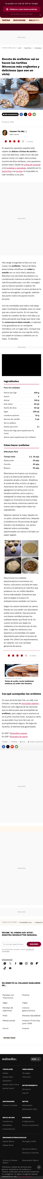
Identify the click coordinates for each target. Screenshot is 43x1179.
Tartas (6, 20)
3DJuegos (26, 1073)
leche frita (6, 171)
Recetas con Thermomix (8, 996)
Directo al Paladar (10, 1105)
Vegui (5, 1003)
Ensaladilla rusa (26, 922)
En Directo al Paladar (13, 678)
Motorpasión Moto (29, 1109)
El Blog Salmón (28, 1121)
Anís (23, 742)
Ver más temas (9, 1038)
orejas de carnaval (32, 164)
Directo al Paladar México (10, 1161)
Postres (14, 742)
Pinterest (32, 963)
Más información (24, 1176)
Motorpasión (27, 1105)
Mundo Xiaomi (8, 1088)
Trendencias (8, 1121)
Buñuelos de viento (19, 736)
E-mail (34, 114)
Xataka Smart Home (11, 1084)
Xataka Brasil (8, 1145)
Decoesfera (7, 1125)
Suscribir (34, 944)
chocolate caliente (29, 703)
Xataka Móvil (8, 1077)
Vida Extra (26, 1077)
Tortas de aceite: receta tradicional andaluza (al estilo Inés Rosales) (19, 682)
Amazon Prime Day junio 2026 (31, 1022)
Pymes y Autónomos (30, 1125)
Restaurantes (9, 1020)
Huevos (25, 1028)
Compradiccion (9, 1129)
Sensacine (26, 1089)
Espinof (25, 1093)
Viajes (24, 1003)
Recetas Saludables (31, 1015)
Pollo (5, 1015)
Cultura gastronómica (28, 1009)
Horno (5, 1028)
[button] (18, 131)
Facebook (21, 114)
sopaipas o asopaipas (16, 168)
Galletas (34, 20)
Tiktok (5, 968)
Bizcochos (19, 20)
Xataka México (8, 1141)
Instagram (26, 963)
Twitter (25, 114)
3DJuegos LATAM (29, 1141)
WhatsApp (5, 963)
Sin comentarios (11, 114)
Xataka (5, 1073)
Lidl (19, 48)
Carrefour (27, 48)
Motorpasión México (30, 1160)
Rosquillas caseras (18, 733)
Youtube (21, 963)
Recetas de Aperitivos (8, 1009)
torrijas (19, 171)
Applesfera (7, 1081)
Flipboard (30, 114)
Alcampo (38, 48)
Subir (34, 1059)
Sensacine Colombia (30, 1153)
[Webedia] (9, 1061)
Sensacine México (29, 1149)
